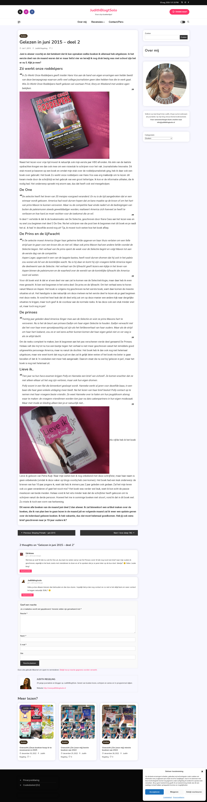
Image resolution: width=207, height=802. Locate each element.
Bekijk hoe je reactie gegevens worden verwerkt (78, 670)
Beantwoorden (26, 571)
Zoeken (148, 33)
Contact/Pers (116, 21)
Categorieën (149, 135)
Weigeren (174, 792)
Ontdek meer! (181, 12)
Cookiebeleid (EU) (31, 785)
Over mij (82, 21)
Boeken (23, 36)
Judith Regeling (41, 48)
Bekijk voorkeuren (194, 792)
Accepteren (155, 792)
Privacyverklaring (178, 797)
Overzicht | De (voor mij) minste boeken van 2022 (116, 748)
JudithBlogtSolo (103, 10)
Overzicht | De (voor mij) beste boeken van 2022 (75, 748)
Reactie (23, 613)
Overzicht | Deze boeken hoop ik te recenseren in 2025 (36, 748)
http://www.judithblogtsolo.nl (55, 688)
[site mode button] (182, 22)
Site (21, 653)
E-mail (23, 645)
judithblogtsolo (35, 580)
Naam (23, 636)
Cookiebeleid (167, 797)
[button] (202, 771)
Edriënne (30, 553)
